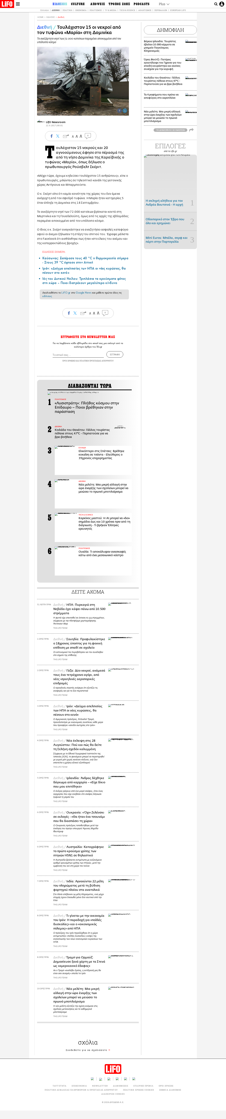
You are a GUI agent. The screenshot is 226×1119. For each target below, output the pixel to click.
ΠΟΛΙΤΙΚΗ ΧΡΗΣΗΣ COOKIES (138, 1089)
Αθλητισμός (144, 10)
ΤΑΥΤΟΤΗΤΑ (59, 1085)
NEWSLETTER (100, 1085)
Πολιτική (67, 10)
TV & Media (110, 10)
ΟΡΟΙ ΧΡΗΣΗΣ (68, 360)
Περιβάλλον (160, 10)
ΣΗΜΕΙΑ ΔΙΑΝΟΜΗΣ (170, 1089)
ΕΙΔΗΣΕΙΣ (50, 17)
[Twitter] (125, 110)
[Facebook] (119, 110)
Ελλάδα (44, 10)
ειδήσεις (47, 296)
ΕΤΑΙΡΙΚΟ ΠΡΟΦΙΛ (143, 1085)
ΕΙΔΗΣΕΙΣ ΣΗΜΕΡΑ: (54, 251)
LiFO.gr (65, 292)
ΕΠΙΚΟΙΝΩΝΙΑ (79, 1085)
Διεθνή (56, 10)
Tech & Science (127, 10)
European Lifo (178, 10)
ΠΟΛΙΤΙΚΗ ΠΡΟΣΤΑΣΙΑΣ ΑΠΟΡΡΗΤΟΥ (96, 360)
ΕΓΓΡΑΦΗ (115, 354)
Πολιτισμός (96, 10)
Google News (83, 292)
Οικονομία (81, 10)
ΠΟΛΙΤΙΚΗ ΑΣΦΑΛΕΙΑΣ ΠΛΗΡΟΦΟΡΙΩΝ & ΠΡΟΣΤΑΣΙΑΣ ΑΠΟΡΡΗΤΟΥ (81, 1089)
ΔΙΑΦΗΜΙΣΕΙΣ (120, 1085)
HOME (40, 17)
